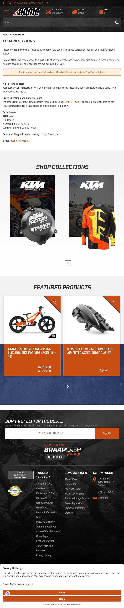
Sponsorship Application (77, 498)
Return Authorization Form (46, 515)
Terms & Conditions (46, 526)
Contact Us (70, 484)
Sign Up (107, 433)
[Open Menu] (6, 13)
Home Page (42, 536)
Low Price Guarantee (75, 508)
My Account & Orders (47, 493)
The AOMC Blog (73, 488)
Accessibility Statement (48, 531)
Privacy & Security (45, 521)
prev (57, 263)
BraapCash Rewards (74, 493)
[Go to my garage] (48, 12)
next (66, 263)
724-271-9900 (72, 101)
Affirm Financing (44, 545)
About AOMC (71, 479)
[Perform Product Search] (117, 22)
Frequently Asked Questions (45, 505)
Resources (41, 550)
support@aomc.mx (20, 140)
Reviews (69, 512)
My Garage (41, 498)
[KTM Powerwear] (91, 206)
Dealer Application (74, 503)
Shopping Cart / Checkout (44, 486)
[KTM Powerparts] (32, 206)
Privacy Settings (44, 555)
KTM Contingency (45, 541)
